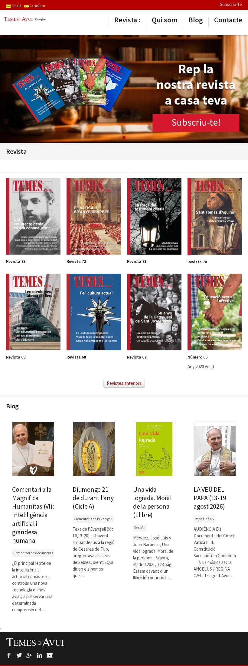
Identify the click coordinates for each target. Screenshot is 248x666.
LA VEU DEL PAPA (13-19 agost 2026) (210, 497)
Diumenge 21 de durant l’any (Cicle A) (93, 497)
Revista (125, 20)
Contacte (228, 20)
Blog (195, 20)
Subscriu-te (231, 4)
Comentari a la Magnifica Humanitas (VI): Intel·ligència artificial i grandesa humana (33, 515)
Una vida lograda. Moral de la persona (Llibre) (152, 502)
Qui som (164, 20)
